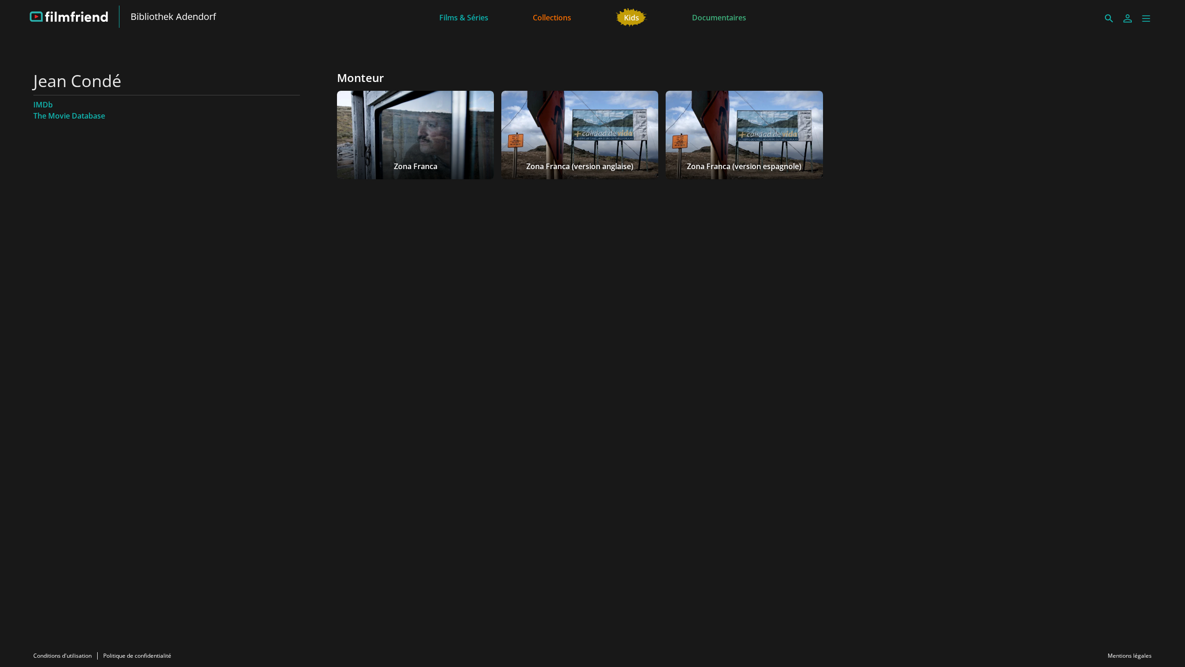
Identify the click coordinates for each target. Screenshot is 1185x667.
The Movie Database (69, 116)
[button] (1146, 18)
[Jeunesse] (632, 16)
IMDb (43, 105)
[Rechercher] (1109, 18)
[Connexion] (1127, 18)
